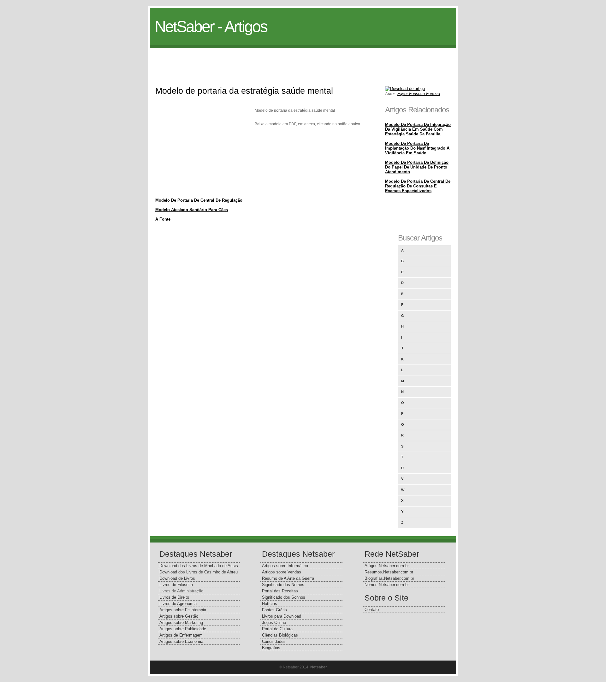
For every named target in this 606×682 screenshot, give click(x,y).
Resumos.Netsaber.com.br (389, 572)
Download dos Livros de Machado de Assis (198, 565)
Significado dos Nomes (283, 584)
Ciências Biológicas (280, 635)
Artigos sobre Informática (285, 565)
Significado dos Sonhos (283, 597)
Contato (372, 609)
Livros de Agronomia (178, 603)
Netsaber (318, 667)
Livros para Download (281, 616)
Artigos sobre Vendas (281, 572)
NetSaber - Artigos (211, 26)
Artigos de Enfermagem (181, 635)
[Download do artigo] (405, 88)
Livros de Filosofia (176, 584)
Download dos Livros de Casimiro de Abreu (198, 572)
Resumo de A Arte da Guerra (288, 578)
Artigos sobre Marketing (181, 622)
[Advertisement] (303, 62)
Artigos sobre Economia (181, 641)
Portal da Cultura (277, 628)
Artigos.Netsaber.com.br (387, 565)
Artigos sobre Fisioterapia (182, 610)
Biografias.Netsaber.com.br (389, 578)
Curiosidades (274, 641)
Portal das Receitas (280, 591)
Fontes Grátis (274, 610)
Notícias (269, 603)
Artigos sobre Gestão (178, 616)
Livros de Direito (174, 597)
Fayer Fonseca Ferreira (418, 93)
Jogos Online (274, 622)
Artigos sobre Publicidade (182, 628)
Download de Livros (177, 578)
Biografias (271, 647)
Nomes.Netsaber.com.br (387, 584)
